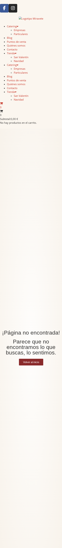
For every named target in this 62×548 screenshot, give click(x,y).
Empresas (19, 30)
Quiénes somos (16, 45)
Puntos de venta (16, 41)
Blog (9, 37)
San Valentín (21, 57)
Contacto (12, 49)
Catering (12, 26)
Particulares (21, 34)
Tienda (11, 53)
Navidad (19, 61)
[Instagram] (13, 8)
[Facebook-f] (4, 8)
